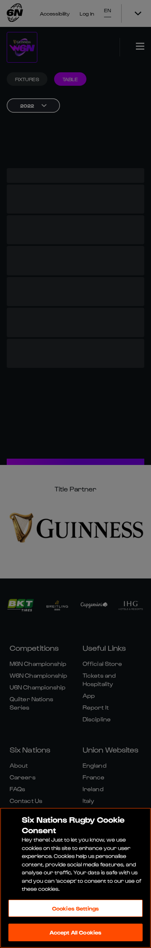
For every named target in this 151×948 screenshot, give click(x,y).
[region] (75, 878)
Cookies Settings (75, 908)
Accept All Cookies (75, 932)
